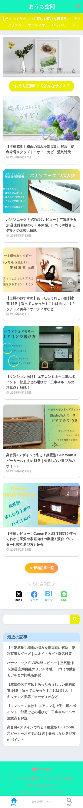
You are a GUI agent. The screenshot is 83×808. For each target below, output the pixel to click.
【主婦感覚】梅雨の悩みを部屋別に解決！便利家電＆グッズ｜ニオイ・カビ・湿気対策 (41, 651)
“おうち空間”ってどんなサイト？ (41, 86)
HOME (44, 769)
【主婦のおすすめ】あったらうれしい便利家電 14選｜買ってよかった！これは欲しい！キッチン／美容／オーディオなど (41, 690)
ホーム (14, 778)
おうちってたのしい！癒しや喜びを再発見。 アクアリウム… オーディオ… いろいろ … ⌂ (41, 22)
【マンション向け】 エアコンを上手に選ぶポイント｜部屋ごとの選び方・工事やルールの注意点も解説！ (41, 712)
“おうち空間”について (36, 778)
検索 (75, 619)
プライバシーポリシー (41, 785)
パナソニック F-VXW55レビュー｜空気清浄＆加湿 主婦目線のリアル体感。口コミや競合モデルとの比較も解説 (41, 669)
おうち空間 (42, 6)
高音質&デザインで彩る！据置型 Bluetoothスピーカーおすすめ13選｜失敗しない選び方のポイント (41, 733)
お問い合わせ (64, 778)
